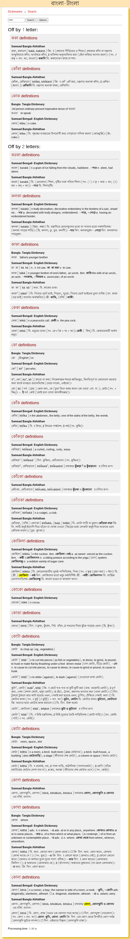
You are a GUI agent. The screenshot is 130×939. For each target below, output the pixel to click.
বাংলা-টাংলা (65, 3)
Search (32, 12)
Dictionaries (15, 12)
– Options (42, 20)
